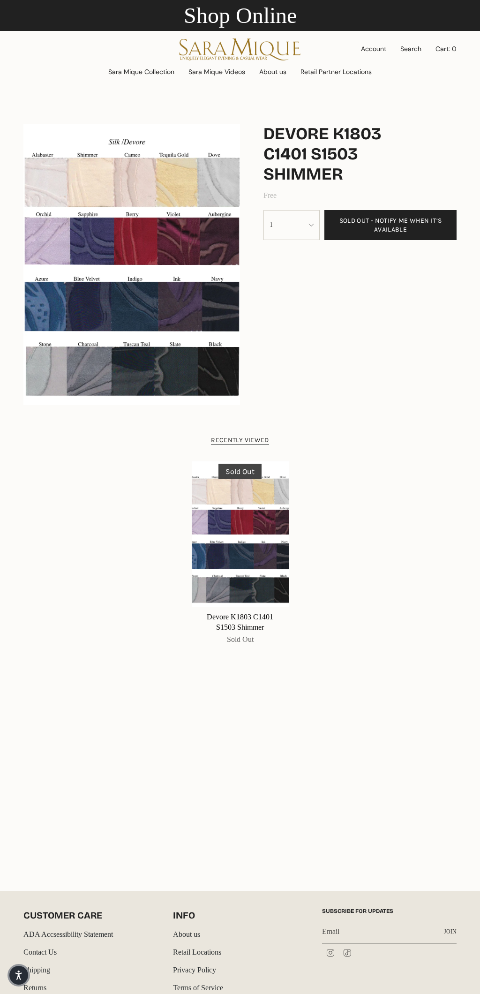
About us (186, 934)
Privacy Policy (194, 970)
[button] (141, 72)
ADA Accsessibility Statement (68, 934)
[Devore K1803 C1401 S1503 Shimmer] (240, 534)
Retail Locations (197, 952)
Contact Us (40, 952)
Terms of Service (198, 988)
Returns (34, 988)
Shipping (36, 970)
